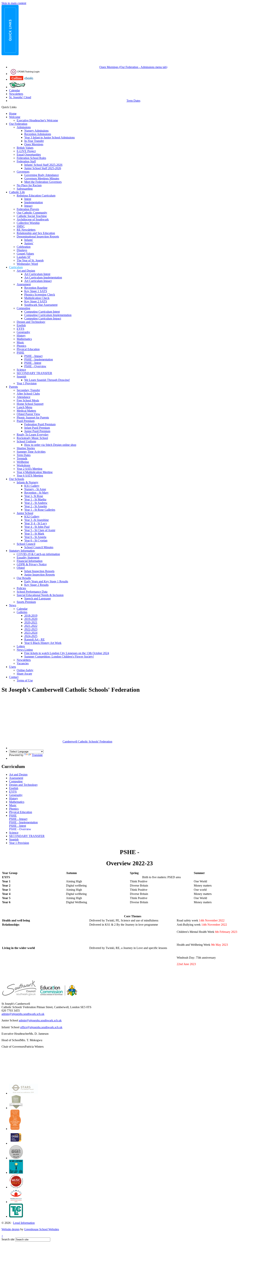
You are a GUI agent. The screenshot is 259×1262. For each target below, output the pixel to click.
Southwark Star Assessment (40, 304)
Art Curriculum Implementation (43, 277)
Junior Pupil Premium (37, 431)
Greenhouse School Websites (41, 1229)
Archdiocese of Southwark (33, 219)
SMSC (21, 226)
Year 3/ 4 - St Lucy (35, 523)
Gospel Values (25, 253)
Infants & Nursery (27, 482)
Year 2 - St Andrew (35, 502)
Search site (8, 1239)
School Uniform (26, 441)
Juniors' (28, 243)
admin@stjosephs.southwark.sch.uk (23, 1014)
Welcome (14, 117)
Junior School (25, 513)
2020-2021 (30, 622)
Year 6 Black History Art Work (42, 642)
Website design (11, 1229)
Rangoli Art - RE (34, 639)
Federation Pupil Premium (40, 424)
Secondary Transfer (28, 390)
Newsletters (16, 93)
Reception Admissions (37, 134)
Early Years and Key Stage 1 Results (46, 581)
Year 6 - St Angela (35, 537)
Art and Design (26, 270)
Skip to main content (14, 3)
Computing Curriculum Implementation (47, 315)
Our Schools (16, 479)
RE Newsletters (26, 229)
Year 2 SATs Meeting (29, 468)
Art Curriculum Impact (38, 280)
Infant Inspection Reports (39, 571)
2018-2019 (30, 615)
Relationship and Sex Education (36, 233)
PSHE (20, 352)
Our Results (24, 578)
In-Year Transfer (34, 140)
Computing (23, 308)
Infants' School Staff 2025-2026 (43, 164)
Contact (13, 677)
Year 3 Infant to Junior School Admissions (49, 137)
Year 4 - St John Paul (36, 526)
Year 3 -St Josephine (36, 520)
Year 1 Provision (27, 383)
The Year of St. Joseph (30, 260)
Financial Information (29, 561)
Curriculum (16, 267)
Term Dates (133, 100)
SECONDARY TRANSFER (34, 373)
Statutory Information (22, 550)
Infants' (28, 240)
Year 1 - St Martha (35, 499)
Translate (37, 755)
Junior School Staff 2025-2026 (42, 168)
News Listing (25, 649)
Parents (13, 386)
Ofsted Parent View (28, 414)
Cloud (27, 97)
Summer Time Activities (31, 451)
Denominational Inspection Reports (38, 236)
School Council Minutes (38, 547)
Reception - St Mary (36, 492)
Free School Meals (28, 400)
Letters (21, 646)
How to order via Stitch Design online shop (50, 444)
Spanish (21, 376)
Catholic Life (17, 192)
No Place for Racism (29, 185)
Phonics (21, 345)
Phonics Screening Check (39, 294)
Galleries (22, 612)
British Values (25, 147)
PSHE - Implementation (38, 359)
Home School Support (30, 403)
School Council (26, 543)
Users (12, 666)
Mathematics (24, 339)
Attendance (23, 397)
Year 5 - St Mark (34, 533)
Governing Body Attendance (41, 175)
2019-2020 (30, 619)
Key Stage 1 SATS (35, 291)
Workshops (23, 465)
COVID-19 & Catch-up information (38, 554)
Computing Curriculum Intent (42, 311)
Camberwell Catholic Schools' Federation (87, 741)
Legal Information (24, 1222)
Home (12, 113)
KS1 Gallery (31, 485)
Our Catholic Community (32, 212)
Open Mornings (33, 144)
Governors (23, 171)
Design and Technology (31, 321)
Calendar (14, 90)
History (21, 335)
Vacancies (23, 663)
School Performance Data (32, 591)
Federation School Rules (31, 158)
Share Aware (24, 673)
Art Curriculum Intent (37, 274)
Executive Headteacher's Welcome (37, 120)
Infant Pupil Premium (37, 427)
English (21, 325)
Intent (27, 199)
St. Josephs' (16, 97)
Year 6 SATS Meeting (30, 475)
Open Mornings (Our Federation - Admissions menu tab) (133, 67)
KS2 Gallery (31, 516)
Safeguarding (25, 188)
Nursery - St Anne (35, 489)
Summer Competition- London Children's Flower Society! (59, 656)
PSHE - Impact (33, 356)
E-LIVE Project (26, 151)
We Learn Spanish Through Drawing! (47, 380)
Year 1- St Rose (33, 496)
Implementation (33, 202)
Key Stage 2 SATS (35, 301)
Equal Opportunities (29, 154)
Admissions (24, 127)
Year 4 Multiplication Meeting (35, 472)
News (12, 605)
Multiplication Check (36, 298)
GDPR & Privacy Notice (32, 564)
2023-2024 (30, 632)
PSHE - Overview (35, 366)
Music (20, 342)
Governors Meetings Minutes (41, 178)
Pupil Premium (26, 421)
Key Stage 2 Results (36, 584)
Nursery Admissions (36, 130)
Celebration (24, 246)
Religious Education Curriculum (36, 195)
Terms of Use (25, 680)
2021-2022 (30, 625)
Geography (23, 332)
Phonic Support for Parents (33, 417)
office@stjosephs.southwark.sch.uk (41, 1027)
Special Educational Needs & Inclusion (40, 595)
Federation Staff (26, 161)
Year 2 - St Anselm (35, 506)
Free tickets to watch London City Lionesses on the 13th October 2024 (66, 653)
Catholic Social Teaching (32, 216)
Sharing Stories (26, 448)
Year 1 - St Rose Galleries (39, 509)
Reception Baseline (35, 287)
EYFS (20, 328)
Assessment (24, 284)
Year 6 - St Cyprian (35, 540)
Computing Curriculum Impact (42, 318)
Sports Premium (26, 601)
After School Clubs (28, 393)
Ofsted (21, 567)
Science (21, 369)
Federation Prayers (28, 209)
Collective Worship (28, 222)
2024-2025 (30, 636)
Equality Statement (28, 557)
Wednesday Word (27, 263)
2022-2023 (30, 629)
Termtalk (22, 458)
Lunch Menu (24, 407)
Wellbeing (23, 461)
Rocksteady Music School (32, 438)
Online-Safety (25, 670)
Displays (22, 250)
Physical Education (28, 349)
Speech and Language (37, 598)
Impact (28, 205)
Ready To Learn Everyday (33, 434)
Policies (21, 588)
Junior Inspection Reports (39, 574)
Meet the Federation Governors (43, 181)
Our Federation (18, 123)
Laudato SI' (24, 257)
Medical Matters (26, 410)
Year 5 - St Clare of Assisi (39, 530)
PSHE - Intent (32, 362)
